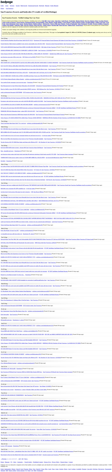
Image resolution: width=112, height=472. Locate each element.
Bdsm (30, 469)
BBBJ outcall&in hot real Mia (8, 409)
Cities (2, 5)
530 (22, 459)
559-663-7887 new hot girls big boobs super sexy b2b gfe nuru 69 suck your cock (22, 176)
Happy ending (12, 470)
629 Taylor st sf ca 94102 (29, 57)
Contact (71, 462)
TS (11, 462)
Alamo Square (47, 25)
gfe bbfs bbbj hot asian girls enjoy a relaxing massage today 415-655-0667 (20, 440)
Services (12, 5)
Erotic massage (21, 470)
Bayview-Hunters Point (91, 21)
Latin (49, 469)
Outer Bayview (63, 25)
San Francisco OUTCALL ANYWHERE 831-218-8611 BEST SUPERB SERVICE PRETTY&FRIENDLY (27, 218)
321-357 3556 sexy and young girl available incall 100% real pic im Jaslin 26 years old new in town (26, 266)
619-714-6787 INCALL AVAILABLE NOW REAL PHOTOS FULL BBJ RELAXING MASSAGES (24, 65)
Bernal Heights (40, 22)
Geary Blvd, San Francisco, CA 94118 (46, 429)
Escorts (18, 5)
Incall (22, 469)
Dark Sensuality (5, 314)
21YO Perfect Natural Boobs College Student (12, 79)
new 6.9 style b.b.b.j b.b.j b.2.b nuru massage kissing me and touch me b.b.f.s (21, 135)
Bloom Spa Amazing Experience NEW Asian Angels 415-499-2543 (18, 114)
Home (2, 462)
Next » (26, 459)
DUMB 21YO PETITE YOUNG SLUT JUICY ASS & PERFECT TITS (18, 257)
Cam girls (89, 469)
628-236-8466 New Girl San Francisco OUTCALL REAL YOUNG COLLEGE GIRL (22, 98)
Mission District (80, 21)
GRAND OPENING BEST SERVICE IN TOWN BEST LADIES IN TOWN (19, 50)
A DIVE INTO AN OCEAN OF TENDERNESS (12, 395)
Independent (8, 469)
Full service (101, 469)
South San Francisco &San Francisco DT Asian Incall (79, 239)
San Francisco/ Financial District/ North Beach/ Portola (50, 114)
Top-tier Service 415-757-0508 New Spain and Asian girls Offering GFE (19, 142)
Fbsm (29, 470)
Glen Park (58, 21)
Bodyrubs (41, 5)
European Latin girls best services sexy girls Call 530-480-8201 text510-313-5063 (22, 101)
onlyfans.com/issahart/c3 (26, 230)
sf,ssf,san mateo (46, 135)
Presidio (90, 24)
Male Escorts (23, 5)
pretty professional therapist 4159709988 (11, 92)
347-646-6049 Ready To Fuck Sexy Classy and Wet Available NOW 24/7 (19, 340)
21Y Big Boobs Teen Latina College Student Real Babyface (16, 291)
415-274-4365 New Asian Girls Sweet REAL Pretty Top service (17, 169)
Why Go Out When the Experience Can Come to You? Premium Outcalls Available (22, 138)
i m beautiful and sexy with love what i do (11, 234)
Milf (7, 470)
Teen (34, 469)
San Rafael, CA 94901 (45, 386)
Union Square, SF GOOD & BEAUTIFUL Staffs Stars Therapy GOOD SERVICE (21, 117)
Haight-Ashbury (37, 24)
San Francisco (53, 65)
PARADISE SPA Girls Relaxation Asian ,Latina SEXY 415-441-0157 (18, 111)
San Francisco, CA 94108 (45, 50)
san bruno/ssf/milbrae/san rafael (54, 157)
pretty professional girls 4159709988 (10, 380)
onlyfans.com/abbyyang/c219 (34, 173)
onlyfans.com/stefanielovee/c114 (44, 257)
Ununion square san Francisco (51, 454)
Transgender (108, 469)
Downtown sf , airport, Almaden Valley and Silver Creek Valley (31, 389)
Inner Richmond (10, 24)
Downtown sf (18, 151)
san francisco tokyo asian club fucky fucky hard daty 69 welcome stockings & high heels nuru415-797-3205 (28, 154)
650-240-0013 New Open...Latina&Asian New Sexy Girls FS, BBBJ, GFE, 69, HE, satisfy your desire (26, 451)
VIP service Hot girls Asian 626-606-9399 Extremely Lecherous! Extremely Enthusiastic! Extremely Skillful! (28, 108)
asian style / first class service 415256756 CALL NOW (15, 415)
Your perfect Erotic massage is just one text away (13, 82)
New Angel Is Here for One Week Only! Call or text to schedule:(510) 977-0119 (21, 454)
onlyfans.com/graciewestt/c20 (36, 311)
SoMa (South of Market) (9, 22)
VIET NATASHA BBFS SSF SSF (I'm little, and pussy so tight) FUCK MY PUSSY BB (22, 334)
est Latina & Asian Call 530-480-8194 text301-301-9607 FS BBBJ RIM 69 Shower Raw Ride (24, 166)
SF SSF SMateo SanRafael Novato (53, 406)
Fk (26, 470)
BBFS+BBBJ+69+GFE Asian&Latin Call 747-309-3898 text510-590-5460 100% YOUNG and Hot (25, 132)
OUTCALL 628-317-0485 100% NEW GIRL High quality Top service (18, 429)
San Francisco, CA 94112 (36, 415)
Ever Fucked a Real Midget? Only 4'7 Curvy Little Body (15, 209)
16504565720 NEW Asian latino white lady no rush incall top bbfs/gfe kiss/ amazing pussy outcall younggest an (29, 423)
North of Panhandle (71, 24)
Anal (69, 469)
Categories (20, 462)
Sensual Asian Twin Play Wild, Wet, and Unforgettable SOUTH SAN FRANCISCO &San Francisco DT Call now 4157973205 (33, 239)
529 (20, 459)
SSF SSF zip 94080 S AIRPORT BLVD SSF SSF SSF (58, 334)
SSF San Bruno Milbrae (37, 192)
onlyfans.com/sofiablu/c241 (30, 331)
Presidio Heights (90, 22)
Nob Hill (44, 21)
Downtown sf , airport (18, 320)
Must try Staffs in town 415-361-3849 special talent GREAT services (18, 89)
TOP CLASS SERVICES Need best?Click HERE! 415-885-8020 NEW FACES (20, 47)
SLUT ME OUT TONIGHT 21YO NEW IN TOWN (13, 173)
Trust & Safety (28, 462)
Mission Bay (46, 24)
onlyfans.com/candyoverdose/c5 (26, 363)
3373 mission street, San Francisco (32, 92)
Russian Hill (55, 25)
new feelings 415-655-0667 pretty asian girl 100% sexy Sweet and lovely (19, 400)
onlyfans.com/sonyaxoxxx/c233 (42, 104)
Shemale (3, 470)
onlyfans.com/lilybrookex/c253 (33, 354)
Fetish (2, 469)
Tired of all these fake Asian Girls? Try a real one (13, 123)
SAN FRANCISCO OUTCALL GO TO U (49, 200)
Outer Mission (49, 22)
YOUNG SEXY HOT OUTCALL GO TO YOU (40, 72)
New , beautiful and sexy (7, 151)
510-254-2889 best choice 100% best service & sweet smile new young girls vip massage (24, 271)
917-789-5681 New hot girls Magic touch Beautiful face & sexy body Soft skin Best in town (24, 69)
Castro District (66, 22)
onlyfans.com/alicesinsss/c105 (33, 79)
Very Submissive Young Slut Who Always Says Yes (14, 311)
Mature (13, 469)
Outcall (18, 469)
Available (78, 469)
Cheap (42, 469)
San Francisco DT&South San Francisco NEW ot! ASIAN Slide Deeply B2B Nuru (21, 372)
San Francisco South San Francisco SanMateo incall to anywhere (76, 62)
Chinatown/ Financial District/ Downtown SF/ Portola (49, 85)
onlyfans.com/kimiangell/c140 (35, 123)
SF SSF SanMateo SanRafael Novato (66, 108)
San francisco (48, 253)
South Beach (64, 21)
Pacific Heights (58, 22)
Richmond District (30, 22)
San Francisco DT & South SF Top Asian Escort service (66, 434)
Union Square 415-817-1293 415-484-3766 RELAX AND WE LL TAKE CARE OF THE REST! (25, 53)
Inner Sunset (19, 24)
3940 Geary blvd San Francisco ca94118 (45, 242)
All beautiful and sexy (6, 320)
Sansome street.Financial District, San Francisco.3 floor (60, 43)
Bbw (46, 469)
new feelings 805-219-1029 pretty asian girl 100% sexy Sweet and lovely (19, 294)
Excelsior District (103, 21)
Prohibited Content (38, 462)
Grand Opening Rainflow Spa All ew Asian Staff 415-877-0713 (17, 40)
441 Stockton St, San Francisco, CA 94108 (50, 142)
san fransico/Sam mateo (65, 423)
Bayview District (28, 25)
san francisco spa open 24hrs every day (11, 57)
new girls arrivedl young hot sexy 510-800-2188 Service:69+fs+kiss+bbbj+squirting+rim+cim (24, 420)
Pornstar (84, 469)
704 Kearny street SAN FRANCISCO (62, 75)
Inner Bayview (38, 25)
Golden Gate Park (100, 22)
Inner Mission (61, 24)
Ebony (65, 469)
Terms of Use (47, 462)
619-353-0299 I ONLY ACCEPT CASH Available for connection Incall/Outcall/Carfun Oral (23, 280)
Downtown (30, 82)
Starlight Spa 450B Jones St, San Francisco (61, 53)
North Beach (79, 25)
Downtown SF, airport (28, 234)
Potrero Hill (53, 24)
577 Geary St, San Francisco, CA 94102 (44, 169)
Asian (56, 469)
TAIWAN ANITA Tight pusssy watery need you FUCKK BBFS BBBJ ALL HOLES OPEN (23, 157)
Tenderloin (72, 21)
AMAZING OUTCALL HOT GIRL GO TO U (55, 98)
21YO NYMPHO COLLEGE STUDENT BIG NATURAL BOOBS (17, 104)
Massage (47, 5)
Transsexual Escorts (33, 5)
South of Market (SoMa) (78, 22)
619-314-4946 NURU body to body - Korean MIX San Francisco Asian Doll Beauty (22, 147)
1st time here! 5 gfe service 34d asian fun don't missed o (15, 192)
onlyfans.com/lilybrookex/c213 (33, 204)
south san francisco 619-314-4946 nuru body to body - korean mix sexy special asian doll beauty (26, 221)
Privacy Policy (55, 462)
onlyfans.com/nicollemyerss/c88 (40, 291)
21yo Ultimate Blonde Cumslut (8, 363)
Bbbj (35, 470)
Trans (53, 469)
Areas (6, 5)
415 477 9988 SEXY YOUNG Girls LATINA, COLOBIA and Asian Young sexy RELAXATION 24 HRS (26, 75)
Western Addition (98, 24)
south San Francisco (57, 221)
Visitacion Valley (19, 25)
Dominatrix (40, 470)
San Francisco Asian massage (65, 154)
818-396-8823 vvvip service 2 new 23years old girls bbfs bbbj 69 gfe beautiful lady (22, 248)
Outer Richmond (82, 24)
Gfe (32, 470)
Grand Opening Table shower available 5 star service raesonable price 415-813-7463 (23, 43)
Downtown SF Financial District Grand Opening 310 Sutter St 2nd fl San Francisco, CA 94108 (58, 40)
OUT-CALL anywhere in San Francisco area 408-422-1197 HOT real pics (35, 409)
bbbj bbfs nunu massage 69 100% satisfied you (13, 188)
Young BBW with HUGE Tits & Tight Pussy (11, 331)
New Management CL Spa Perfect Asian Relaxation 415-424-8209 (18, 85)
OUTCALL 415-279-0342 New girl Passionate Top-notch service (17, 242)
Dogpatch (106, 24)
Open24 (38, 469)
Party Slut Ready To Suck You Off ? (10, 230)
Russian (26, 469)
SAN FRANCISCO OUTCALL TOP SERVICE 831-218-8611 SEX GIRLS (19, 200)
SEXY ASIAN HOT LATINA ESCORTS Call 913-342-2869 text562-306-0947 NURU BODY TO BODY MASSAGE (29, 62)
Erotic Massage (54, 5)
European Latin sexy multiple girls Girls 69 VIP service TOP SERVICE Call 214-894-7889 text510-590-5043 (28, 185)
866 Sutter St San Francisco (48, 47)
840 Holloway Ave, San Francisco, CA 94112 (48, 89)
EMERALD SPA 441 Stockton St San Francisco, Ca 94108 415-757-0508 (62, 117)
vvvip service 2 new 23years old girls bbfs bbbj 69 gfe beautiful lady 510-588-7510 (22, 406)
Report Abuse (64, 462)
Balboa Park (71, 25)
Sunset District (20, 22)
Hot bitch (3, 161)
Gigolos (61, 469)
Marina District (28, 24)
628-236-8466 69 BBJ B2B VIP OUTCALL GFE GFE (14, 72)
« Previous (4, 459)
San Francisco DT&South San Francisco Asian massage (57, 372)
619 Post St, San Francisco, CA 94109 (56, 179)
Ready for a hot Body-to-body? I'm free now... (12, 274)
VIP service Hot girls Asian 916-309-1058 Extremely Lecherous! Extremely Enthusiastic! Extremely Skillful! (28, 213)
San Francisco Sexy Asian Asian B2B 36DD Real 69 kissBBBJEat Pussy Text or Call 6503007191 (26, 434)
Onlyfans (95, 469)
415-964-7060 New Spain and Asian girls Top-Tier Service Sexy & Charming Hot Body (23, 179)
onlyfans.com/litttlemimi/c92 (37, 209)
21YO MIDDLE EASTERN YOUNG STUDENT (12, 204)
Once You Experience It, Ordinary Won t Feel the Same (15, 300)
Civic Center (50, 21)
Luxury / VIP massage (6, 446)
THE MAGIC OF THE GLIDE (8, 368)
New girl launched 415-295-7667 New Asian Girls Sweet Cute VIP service (20, 386)
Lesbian (73, 469)
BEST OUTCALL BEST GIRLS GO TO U (64, 218)
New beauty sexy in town (7, 389)
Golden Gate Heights (8, 25)
